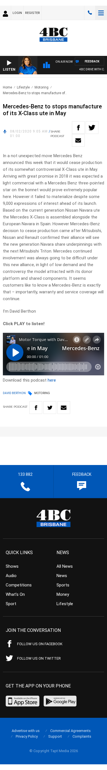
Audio (11, 575)
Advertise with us (26, 731)
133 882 (89, 13)
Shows (12, 566)
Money (62, 594)
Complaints (81, 736)
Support (55, 736)
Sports (62, 585)
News (61, 575)
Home (7, 87)
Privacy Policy (27, 736)
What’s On (15, 594)
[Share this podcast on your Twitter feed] (92, 127)
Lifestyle (23, 87)
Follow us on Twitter (39, 658)
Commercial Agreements (70, 731)
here (52, 380)
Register (32, 13)
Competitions (19, 585)
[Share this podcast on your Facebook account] (78, 127)
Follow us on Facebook (39, 644)
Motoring (42, 87)
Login (17, 13)
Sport (11, 603)
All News (64, 566)
